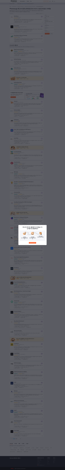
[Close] (46, 226)
